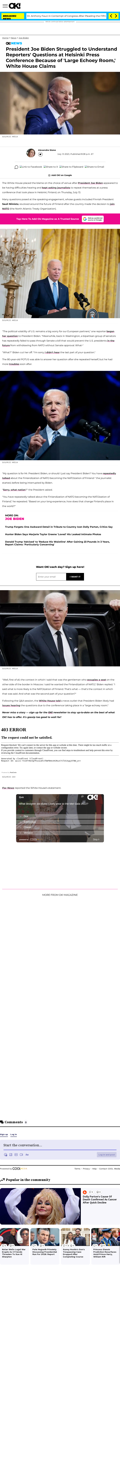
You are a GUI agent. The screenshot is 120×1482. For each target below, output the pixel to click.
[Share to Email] (94, 167)
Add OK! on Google (61, 175)
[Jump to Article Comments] (16, 167)
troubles (14, 364)
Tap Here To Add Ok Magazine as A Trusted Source (47, 219)
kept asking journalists (56, 187)
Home (5, 38)
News (13, 38)
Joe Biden (24, 38)
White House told (50, 700)
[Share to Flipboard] (71, 167)
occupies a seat (96, 679)
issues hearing (11, 705)
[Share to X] (51, 167)
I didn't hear (52, 352)
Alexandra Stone (47, 150)
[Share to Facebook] (31, 167)
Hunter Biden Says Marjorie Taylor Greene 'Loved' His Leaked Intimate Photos (53, 534)
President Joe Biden (90, 183)
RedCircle (13, 772)
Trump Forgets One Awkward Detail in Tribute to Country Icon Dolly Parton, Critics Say (59, 526)
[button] (5, 6)
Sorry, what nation (14, 489)
